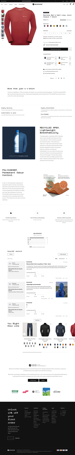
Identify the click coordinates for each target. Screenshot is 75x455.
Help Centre (36, 410)
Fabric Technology (46, 420)
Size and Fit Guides (46, 415)
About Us (26, 410)
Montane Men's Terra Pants (29, 338)
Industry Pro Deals (28, 416)
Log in (63, 1)
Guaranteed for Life (45, 413)
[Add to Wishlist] (70, 49)
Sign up (67, 1)
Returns (35, 421)
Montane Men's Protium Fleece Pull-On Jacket (45, 339)
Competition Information (54, 422)
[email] (64, 78)
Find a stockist (72, 1)
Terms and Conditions (54, 414)
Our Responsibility (28, 412)
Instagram (64, 412)
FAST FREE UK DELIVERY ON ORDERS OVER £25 (37, 1)
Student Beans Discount (36, 416)
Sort (56, 258)
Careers (26, 415)
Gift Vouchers (36, 418)
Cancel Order (36, 425)
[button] (65, 20)
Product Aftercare (46, 419)
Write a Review (64, 254)
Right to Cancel (54, 416)
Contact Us (36, 427)
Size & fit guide (69, 30)
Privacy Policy (54, 412)
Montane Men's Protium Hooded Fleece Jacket (60, 339)
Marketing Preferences (54, 419)
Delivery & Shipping (37, 419)
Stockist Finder (27, 413)
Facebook (64, 410)
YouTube (64, 413)
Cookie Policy (54, 410)
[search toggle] (64, 4)
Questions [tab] (19, 251)
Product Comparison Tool (37, 423)
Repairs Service (45, 416)
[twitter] (58, 78)
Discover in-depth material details (52, 44)
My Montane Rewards (36, 413)
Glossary (43, 380)
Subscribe (17, 438)
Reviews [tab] (11, 251)
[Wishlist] (67, 4)
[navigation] (24, 334)
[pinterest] (61, 78)
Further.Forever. (33, 380)
